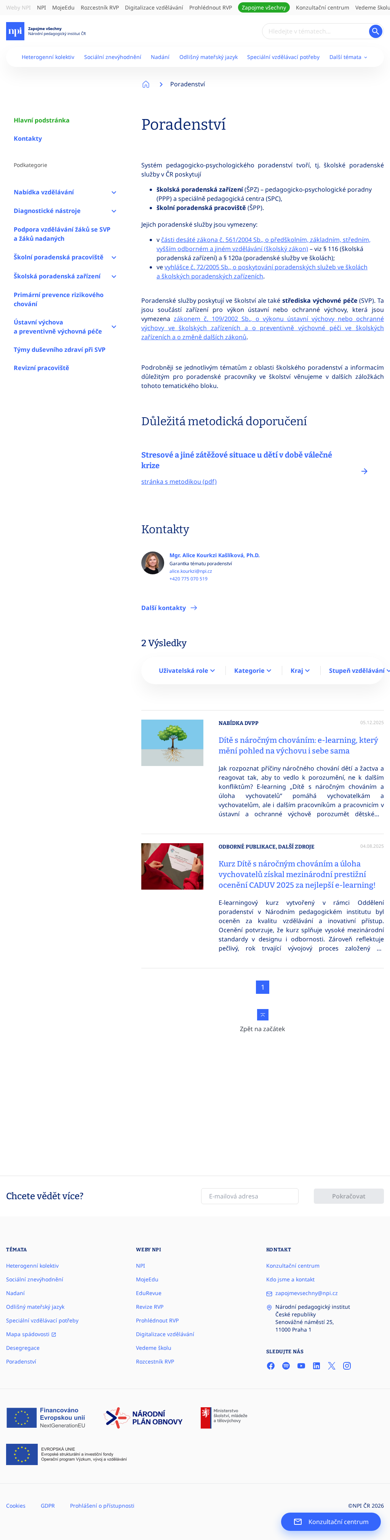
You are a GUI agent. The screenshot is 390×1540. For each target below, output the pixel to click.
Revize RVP (149, 1306)
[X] (331, 1366)
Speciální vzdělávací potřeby (283, 56)
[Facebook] (270, 1366)
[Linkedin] (316, 1366)
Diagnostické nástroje (47, 211)
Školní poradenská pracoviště (59, 257)
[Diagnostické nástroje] (113, 211)
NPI (41, 7)
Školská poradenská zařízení (57, 276)
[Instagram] (347, 1366)
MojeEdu (63, 7)
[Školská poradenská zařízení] (113, 276)
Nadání (160, 56)
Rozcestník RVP (100, 7)
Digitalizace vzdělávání (154, 7)
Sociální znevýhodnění (112, 56)
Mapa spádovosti (28, 1334)
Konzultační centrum (322, 7)
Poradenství (187, 84)
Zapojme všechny (264, 7)
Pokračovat (349, 1196)
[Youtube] (301, 1366)
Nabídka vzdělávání (44, 192)
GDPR (48, 1505)
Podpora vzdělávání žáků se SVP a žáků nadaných (62, 234)
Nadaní (15, 1293)
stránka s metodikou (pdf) (179, 481)
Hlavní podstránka (42, 120)
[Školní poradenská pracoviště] (113, 257)
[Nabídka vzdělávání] (113, 192)
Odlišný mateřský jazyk (208, 56)
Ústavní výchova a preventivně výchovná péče (58, 326)
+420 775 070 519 (188, 579)
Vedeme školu (153, 1347)
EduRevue (148, 1293)
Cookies (16, 1505)
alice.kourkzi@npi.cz (190, 571)
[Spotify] (286, 1366)
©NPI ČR (359, 1505)
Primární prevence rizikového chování (59, 299)
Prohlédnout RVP (210, 7)
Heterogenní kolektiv (48, 56)
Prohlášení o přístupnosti (102, 1505)
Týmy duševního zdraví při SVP (59, 349)
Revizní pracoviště (41, 368)
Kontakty (28, 138)
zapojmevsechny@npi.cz (306, 1293)
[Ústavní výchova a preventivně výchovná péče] (113, 327)
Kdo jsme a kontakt (290, 1279)
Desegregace (23, 1347)
